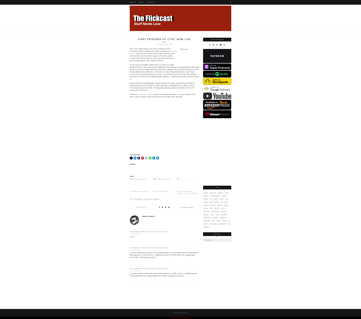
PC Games (206, 211)
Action (206, 192)
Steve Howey (148, 199)
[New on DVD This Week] (164, 184)
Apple (226, 192)
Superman (207, 220)
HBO (211, 202)
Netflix (217, 208)
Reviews (206, 214)
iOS (222, 202)
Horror (216, 202)
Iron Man (213, 205)
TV (229, 220)
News (222, 208)
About (141, 2)
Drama (221, 199)
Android (220, 192)
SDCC (217, 214)
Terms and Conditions (175, 318)
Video (205, 223)
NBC (211, 208)
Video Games (212, 223)
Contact (150, 2)
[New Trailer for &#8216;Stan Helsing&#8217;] (140, 184)
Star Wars (223, 217)
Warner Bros (222, 223)
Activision (213, 192)
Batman (206, 196)
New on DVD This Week (160, 191)
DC (210, 199)
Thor (218, 220)
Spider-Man (207, 217)
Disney (215, 199)
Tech (213, 220)
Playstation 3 (215, 211)
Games (205, 202)
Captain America (215, 196)
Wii (229, 223)
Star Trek (215, 217)
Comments (141, 207)
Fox (227, 199)
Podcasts (223, 211)
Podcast (133, 2)
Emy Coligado (139, 199)
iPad (226, 202)
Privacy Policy (188, 318)
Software (223, 214)
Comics (206, 199)
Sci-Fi (212, 214)
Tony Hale (156, 199)
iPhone (206, 205)
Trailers (224, 220)
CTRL (131, 199)
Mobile (226, 205)
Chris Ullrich (188, 207)
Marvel (220, 205)
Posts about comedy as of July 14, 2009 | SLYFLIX (149, 231)
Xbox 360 (206, 227)
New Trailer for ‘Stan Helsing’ (139, 191)
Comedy (224, 196)
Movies (206, 208)
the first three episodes (145, 94)
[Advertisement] (217, 152)
